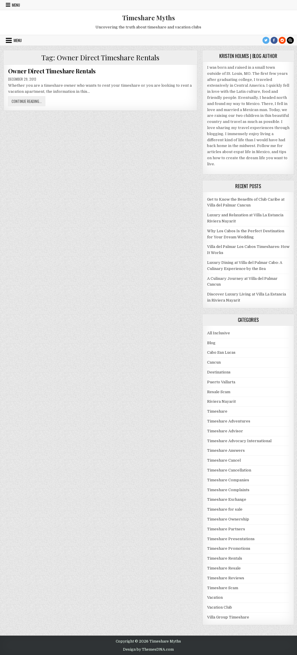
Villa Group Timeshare (228, 617)
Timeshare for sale (224, 509)
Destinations (219, 372)
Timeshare (217, 411)
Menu (16, 5)
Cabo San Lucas (221, 352)
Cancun (214, 362)
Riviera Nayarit (221, 401)
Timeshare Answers (226, 450)
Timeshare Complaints (228, 490)
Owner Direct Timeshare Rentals (52, 71)
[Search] (290, 40)
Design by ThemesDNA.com (148, 649)
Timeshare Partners (226, 529)
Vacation (215, 597)
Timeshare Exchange (226, 499)
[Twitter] (265, 40)
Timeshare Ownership (228, 519)
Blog (211, 343)
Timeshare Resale (224, 568)
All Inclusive (218, 333)
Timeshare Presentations (231, 539)
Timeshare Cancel (224, 460)
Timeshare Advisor (225, 431)
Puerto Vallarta (221, 382)
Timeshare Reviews (225, 578)
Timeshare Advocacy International (239, 441)
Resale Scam (218, 392)
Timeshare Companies (228, 480)
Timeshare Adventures (228, 421)
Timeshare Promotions (228, 548)
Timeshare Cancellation (229, 470)
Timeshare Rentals (224, 558)
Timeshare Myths (148, 17)
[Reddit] (282, 40)
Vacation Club (219, 607)
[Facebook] (274, 40)
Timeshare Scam (222, 588)
